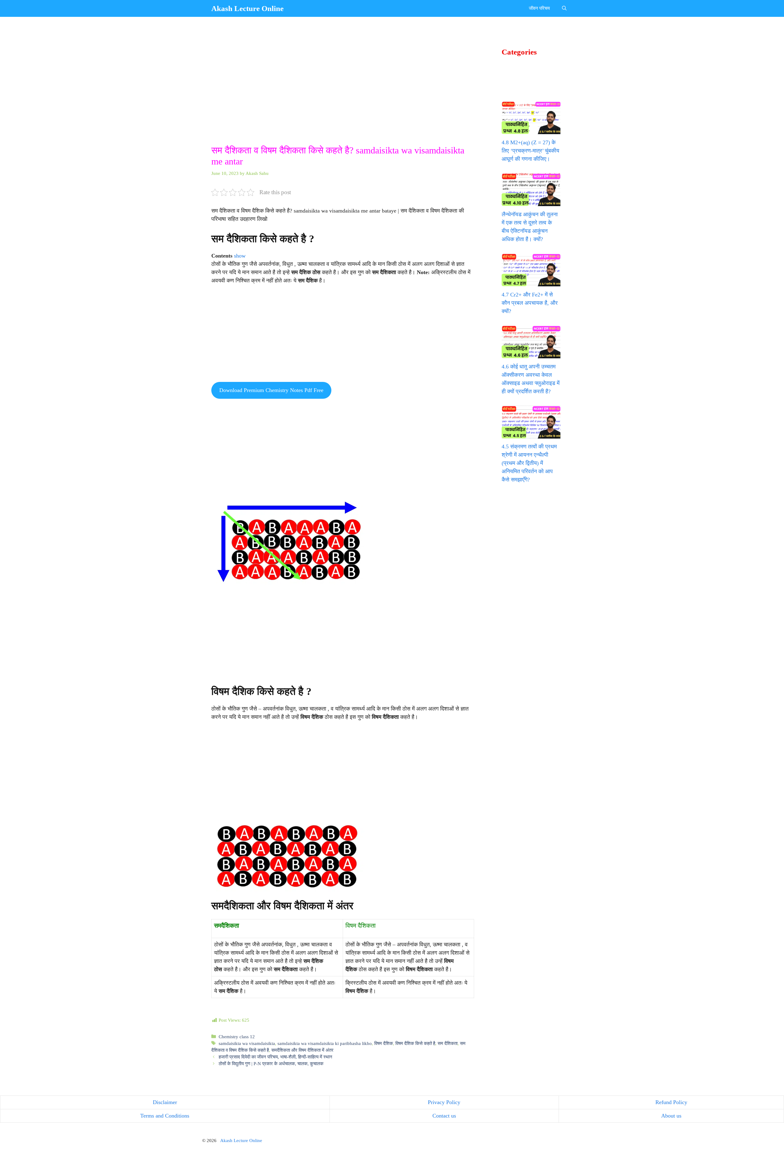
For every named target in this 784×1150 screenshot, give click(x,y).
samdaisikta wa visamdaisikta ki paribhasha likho (324, 1043)
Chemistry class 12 (237, 1036)
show (240, 256)
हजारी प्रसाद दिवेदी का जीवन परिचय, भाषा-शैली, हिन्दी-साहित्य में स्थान (275, 1056)
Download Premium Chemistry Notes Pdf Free (271, 390)
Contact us (444, 1116)
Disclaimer (165, 1102)
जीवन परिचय (539, 8)
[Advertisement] (342, 99)
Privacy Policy (444, 1102)
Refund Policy (671, 1102)
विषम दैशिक (383, 1043)
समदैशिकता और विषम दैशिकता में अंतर (302, 1050)
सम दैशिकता (448, 1043)
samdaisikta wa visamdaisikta (247, 1043)
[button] (564, 8)
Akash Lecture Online (247, 8)
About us (671, 1116)
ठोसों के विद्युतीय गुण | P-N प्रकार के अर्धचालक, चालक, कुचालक (271, 1063)
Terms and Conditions (164, 1116)
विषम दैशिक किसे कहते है (415, 1043)
